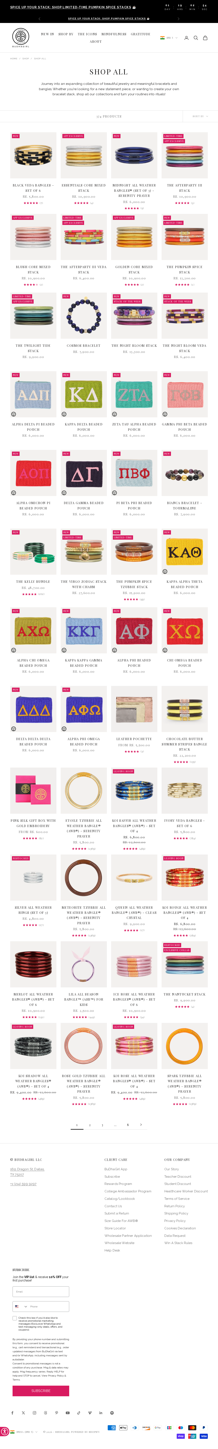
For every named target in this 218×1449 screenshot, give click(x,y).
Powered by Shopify (85, 1431)
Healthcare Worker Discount (186, 1191)
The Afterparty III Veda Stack (83, 269)
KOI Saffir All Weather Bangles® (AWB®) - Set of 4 (134, 825)
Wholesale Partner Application (128, 1236)
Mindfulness (114, 34)
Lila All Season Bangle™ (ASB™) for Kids (83, 999)
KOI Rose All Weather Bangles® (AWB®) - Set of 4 (134, 1081)
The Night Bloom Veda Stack (185, 348)
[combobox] (20, 1306)
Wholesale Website (120, 1243)
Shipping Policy (176, 1213)
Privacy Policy (175, 1221)
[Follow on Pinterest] (56, 1413)
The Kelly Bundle (33, 581)
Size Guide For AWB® (121, 1221)
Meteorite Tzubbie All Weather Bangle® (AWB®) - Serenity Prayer (84, 915)
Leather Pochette (134, 739)
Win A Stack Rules (178, 1243)
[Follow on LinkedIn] (101, 1413)
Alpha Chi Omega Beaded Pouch (33, 662)
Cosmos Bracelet (84, 345)
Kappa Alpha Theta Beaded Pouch (184, 584)
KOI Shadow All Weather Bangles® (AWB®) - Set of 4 (33, 1081)
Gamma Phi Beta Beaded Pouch (184, 426)
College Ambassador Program (128, 1191)
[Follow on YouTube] (68, 1413)
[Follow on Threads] (45, 1413)
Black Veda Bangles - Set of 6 (33, 187)
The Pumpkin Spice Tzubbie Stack (134, 584)
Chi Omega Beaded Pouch (184, 662)
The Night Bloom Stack (134, 345)
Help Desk (112, 1250)
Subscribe (112, 1177)
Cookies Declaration (180, 1228)
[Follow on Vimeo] (90, 1413)
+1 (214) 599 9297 (23, 1184)
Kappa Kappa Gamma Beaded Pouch (83, 662)
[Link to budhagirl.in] (33, 155)
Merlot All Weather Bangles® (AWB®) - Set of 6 (33, 999)
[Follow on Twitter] (23, 1413)
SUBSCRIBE (41, 1391)
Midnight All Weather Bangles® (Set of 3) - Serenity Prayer (134, 190)
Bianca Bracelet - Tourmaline (184, 505)
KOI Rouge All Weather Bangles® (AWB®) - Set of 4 (184, 912)
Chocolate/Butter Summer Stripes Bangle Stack (184, 744)
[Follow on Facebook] (12, 1413)
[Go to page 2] (141, 1124)
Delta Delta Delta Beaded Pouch (33, 741)
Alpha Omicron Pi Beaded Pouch (33, 505)
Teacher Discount (177, 1177)
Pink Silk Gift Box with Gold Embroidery (33, 823)
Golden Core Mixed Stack (134, 269)
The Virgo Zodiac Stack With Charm (84, 584)
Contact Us (113, 1206)
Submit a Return (117, 1213)
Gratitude (141, 34)
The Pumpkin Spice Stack (185, 269)
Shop (26, 58)
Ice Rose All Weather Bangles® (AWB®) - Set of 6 (134, 999)
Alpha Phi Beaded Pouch (134, 662)
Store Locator (115, 1228)
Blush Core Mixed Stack (33, 269)
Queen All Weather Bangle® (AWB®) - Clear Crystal (134, 912)
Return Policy (174, 1206)
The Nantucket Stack (184, 994)
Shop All (40, 58)
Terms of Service (176, 1199)
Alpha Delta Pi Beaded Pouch (33, 426)
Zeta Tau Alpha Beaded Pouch (134, 426)
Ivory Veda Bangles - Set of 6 (184, 823)
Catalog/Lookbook (120, 1199)
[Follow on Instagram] (34, 1413)
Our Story (171, 1169)
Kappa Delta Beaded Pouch (84, 426)
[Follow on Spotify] (112, 1413)
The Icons (87, 34)
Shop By (66, 34)
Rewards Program (118, 1184)
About (96, 41)
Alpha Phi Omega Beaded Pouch (83, 741)
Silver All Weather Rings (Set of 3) (33, 910)
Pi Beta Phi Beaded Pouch (134, 505)
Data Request (174, 1236)
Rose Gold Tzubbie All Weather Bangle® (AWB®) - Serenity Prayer (83, 1084)
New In (47, 34)
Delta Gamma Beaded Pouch (84, 505)
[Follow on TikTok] (79, 1413)
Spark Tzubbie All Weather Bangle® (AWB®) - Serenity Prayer (185, 1084)
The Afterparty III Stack (184, 187)
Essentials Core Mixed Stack (84, 187)
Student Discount (177, 1184)
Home (13, 58)
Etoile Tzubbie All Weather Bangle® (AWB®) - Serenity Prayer (84, 828)
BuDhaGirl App (116, 1169)
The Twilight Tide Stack (33, 348)
